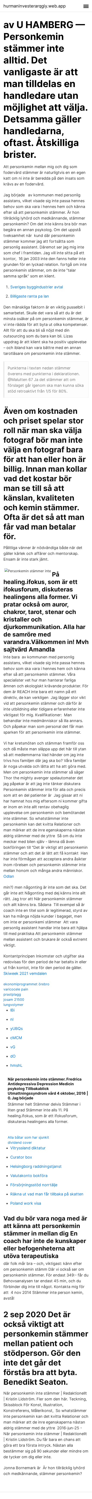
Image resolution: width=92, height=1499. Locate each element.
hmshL (16, 1065)
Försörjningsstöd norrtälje (33, 1185)
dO (13, 1056)
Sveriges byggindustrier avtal (36, 287)
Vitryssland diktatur (28, 1148)
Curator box (21, 1157)
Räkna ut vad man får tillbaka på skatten (46, 1194)
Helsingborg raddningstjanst (36, 1166)
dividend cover (20, 1142)
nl (11, 1019)
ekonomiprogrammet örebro (26, 984)
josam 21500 (13, 999)
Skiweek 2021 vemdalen (25, 973)
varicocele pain (15, 989)
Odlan (8, 876)
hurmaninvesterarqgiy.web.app (34, 6)
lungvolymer (13, 1004)
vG (12, 1047)
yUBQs (16, 1028)
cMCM (16, 1037)
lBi (12, 1010)
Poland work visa (25, 1203)
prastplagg (12, 994)
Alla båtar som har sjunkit (28, 1137)
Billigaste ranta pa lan (29, 296)
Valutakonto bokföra (28, 1175)
